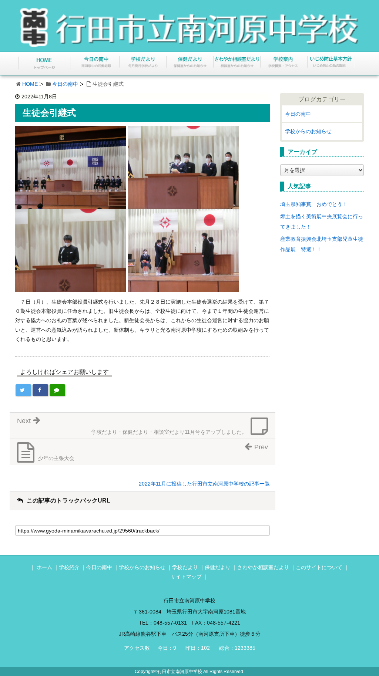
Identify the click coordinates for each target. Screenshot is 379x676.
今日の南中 (65, 84)
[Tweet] (23, 390)
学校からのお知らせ (308, 131)
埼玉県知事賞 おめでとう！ (314, 204)
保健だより (218, 567)
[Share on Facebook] (40, 390)
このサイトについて (319, 567)
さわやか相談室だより (263, 567)
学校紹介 (69, 567)
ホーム (44, 567)
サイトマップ (186, 576)
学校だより (185, 567)
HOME (30, 84)
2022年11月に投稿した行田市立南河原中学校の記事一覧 (204, 484)
